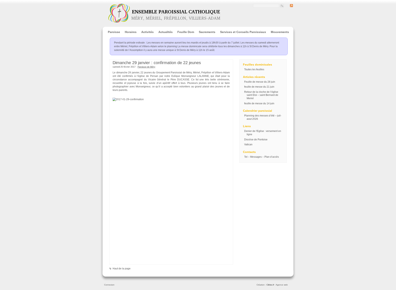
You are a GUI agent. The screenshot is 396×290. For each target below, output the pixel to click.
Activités (147, 32)
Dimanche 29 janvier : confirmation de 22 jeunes (157, 62)
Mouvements (280, 32)
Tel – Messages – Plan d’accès (261, 156)
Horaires (131, 32)
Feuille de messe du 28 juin (259, 81)
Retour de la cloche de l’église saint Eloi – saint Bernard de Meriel (261, 95)
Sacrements (207, 32)
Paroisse (114, 32)
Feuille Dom (185, 32)
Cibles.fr (270, 285)
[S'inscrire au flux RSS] (291, 6)
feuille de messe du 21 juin (259, 86)
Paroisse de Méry (146, 67)
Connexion (109, 285)
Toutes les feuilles (254, 69)
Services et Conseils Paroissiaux (243, 32)
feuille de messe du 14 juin (259, 103)
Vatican (248, 144)
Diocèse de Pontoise (256, 139)
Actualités (165, 32)
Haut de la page (122, 268)
